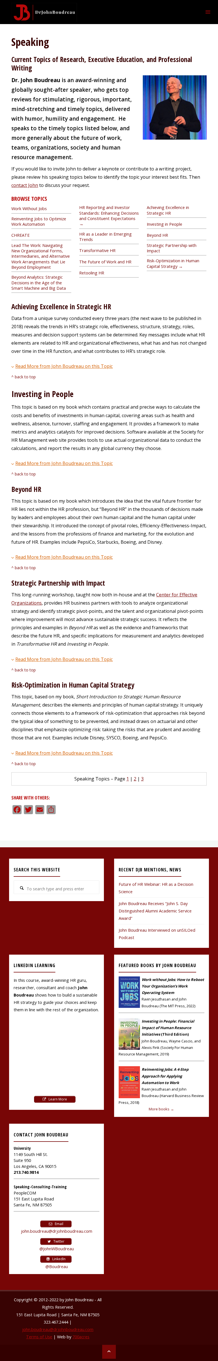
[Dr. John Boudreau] (44, 12)
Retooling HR (91, 273)
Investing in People (164, 224)
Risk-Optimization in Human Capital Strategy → (173, 263)
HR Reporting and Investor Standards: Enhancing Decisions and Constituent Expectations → (109, 216)
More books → (161, 1109)
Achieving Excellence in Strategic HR (168, 210)
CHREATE (20, 235)
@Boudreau (56, 1266)
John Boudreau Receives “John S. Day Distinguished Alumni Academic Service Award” (155, 911)
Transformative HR (97, 250)
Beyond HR (157, 235)
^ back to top (23, 376)
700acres (80, 1336)
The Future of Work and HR (105, 261)
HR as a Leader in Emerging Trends (105, 236)
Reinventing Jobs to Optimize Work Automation (38, 221)
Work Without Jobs (29, 208)
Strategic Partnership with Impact (171, 248)
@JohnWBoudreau (56, 1248)
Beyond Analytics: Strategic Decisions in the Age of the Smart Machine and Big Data (38, 282)
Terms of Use (39, 1336)
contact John (24, 185)
